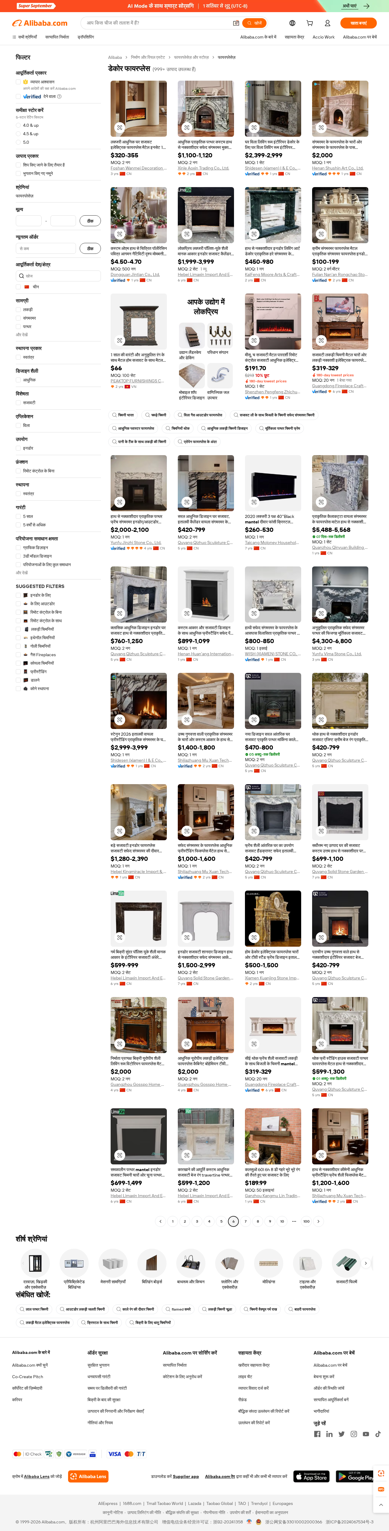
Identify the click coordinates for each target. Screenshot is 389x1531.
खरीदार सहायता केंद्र (254, 1365)
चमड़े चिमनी (158, 415)
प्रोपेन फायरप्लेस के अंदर (200, 442)
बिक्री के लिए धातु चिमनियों (153, 1323)
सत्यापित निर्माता (175, 1365)
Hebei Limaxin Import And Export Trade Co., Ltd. (206, 274)
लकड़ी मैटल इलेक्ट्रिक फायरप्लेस (48, 1323)
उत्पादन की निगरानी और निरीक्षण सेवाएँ (116, 1411)
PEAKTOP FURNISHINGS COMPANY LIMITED (139, 380)
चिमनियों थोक (181, 428)
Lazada (194, 1503)
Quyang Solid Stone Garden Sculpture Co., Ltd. (340, 871)
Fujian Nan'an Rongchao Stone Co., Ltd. (340, 274)
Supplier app (186, 1476)
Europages (283, 1503)
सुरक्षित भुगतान (98, 1365)
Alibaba (115, 57)
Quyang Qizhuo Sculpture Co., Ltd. (206, 542)
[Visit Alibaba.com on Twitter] (341, 1434)
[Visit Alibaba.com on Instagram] (353, 1434)
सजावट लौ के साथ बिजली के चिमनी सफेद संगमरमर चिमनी (277, 415)
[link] (381, 1473)
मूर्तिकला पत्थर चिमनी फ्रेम (282, 428)
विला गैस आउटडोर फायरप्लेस (203, 415)
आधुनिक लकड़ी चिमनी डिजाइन (227, 428)
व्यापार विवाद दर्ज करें (253, 1388)
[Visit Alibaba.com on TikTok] (378, 1434)
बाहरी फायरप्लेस (304, 1309)
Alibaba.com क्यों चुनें (30, 1365)
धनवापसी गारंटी (99, 1376)
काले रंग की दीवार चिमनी (138, 1309)
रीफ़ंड (242, 1399)
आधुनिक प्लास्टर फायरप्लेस (136, 428)
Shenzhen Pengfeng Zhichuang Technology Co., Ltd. (273, 391)
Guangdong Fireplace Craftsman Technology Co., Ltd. (340, 385)
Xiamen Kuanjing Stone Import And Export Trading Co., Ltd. (273, 977)
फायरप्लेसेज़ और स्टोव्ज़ (191, 57)
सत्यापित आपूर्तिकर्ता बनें (331, 1399)
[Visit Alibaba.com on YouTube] (366, 1434)
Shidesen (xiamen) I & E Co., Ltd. (273, 168)
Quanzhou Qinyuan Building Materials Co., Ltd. (340, 547)
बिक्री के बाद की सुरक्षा (104, 1399)
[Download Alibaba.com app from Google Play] (356, 1476)
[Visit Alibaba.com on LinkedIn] (329, 1434)
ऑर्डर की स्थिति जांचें (329, 1388)
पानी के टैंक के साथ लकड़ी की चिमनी (142, 442)
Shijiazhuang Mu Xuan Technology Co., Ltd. (206, 760)
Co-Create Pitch (27, 1376)
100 (306, 1221)
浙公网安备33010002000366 (293, 1521)
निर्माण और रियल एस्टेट (148, 57)
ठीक (90, 220)
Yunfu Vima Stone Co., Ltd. (337, 653)
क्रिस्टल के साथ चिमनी (102, 1323)
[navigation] (58, 640)
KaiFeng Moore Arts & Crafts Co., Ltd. (273, 274)
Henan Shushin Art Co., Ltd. (337, 168)
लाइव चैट (245, 1376)
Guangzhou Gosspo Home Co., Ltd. (139, 1084)
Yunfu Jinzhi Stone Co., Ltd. (136, 542)
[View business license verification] (249, 1522)
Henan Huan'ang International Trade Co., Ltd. (206, 653)
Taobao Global (219, 1503)
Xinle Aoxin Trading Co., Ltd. (203, 168)
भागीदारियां (321, 1411)
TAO (242, 1503)
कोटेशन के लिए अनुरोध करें (182, 1376)
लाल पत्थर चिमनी (37, 1309)
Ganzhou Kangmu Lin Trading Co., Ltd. (273, 1195)
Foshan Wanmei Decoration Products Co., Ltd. (139, 168)
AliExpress (108, 1503)
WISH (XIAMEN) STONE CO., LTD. (273, 653)
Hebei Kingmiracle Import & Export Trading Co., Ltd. (139, 871)
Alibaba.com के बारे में (31, 1352)
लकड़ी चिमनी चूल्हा (220, 1309)
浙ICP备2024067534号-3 (350, 1521)
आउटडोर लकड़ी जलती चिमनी (85, 1309)
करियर (17, 1399)
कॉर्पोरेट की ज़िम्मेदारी (27, 1388)
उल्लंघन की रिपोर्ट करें (254, 1422)
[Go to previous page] (160, 1221)
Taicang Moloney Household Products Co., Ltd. (273, 542)
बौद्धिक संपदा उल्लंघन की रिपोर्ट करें (263, 1411)
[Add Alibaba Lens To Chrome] (88, 1476)
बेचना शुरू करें (324, 1376)
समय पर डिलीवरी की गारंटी (107, 1388)
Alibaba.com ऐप (220, 1476)
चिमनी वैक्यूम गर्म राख (263, 1309)
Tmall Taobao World (164, 1503)
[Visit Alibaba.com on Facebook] (317, 1434)
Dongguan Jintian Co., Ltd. (135, 274)
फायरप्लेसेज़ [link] (227, 57)
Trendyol (259, 1503)
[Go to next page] (318, 1221)
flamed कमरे (181, 1309)
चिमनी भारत (126, 415)
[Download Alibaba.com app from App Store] (311, 1476)
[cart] (310, 24)
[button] (236, 23)
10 (282, 1221)
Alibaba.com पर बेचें (330, 1365)
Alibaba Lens (37, 1476)
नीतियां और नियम (100, 1422)
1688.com (132, 1503)
